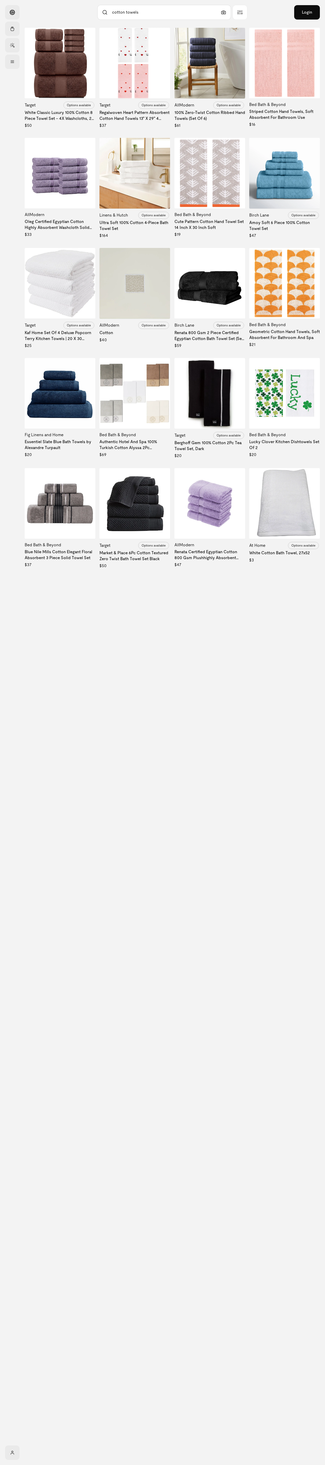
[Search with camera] (223, 12)
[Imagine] (12, 45)
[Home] (12, 12)
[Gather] (12, 29)
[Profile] (12, 1452)
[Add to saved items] (87, 36)
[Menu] (12, 62)
